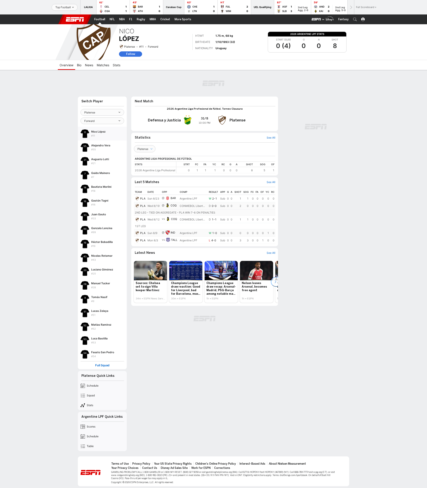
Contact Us (149, 468)
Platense (129, 46)
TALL (174, 240)
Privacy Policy (141, 463)
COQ (174, 205)
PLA (142, 198)
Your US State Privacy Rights (173, 463)
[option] (150, 282)
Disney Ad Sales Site (174, 468)
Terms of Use (120, 463)
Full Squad (102, 365)
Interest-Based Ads (252, 463)
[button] (355, 19)
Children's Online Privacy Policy (215, 463)
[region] (225, 167)
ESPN (75, 19)
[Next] (350, 7)
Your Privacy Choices (125, 468)
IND (173, 232)
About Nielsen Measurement (287, 463)
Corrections (222, 468)
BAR (173, 198)
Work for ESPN (201, 468)
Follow (130, 54)
